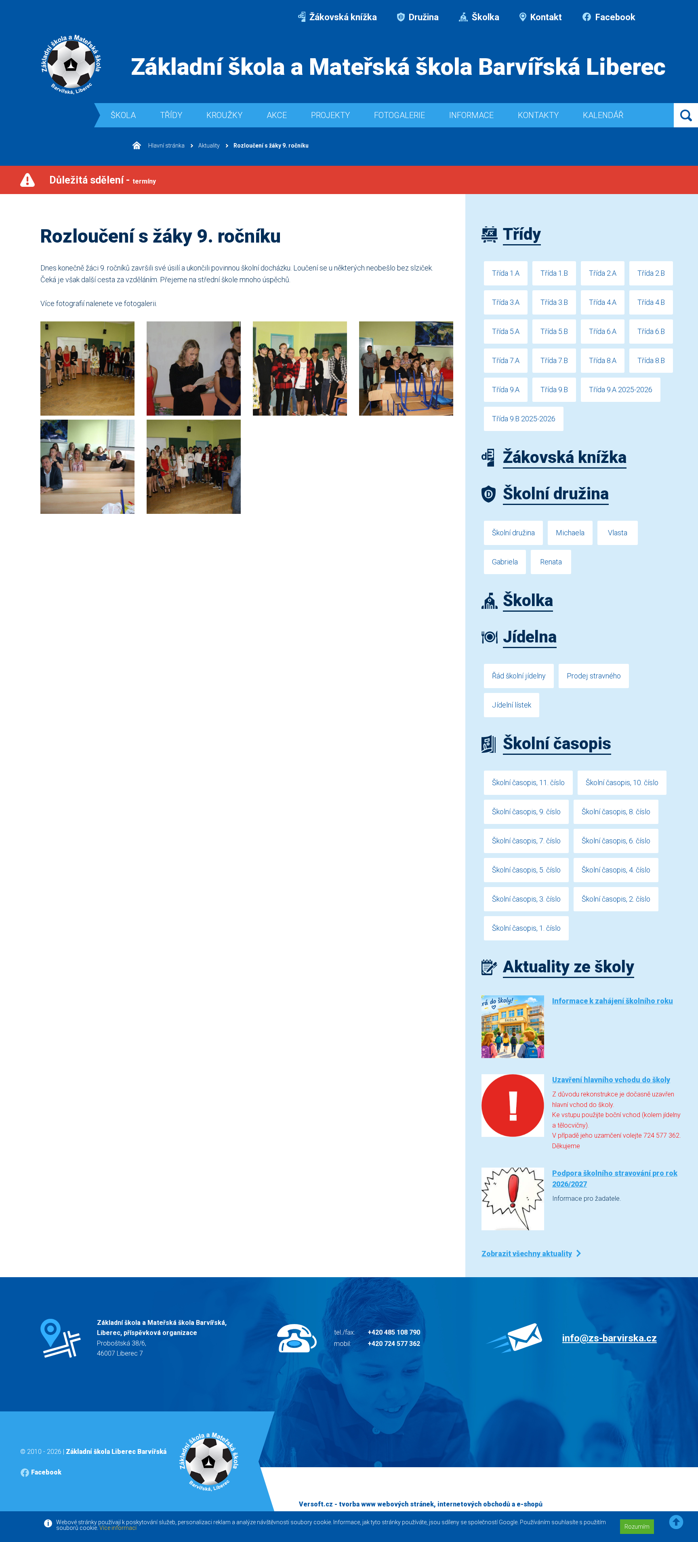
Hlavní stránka (166, 145)
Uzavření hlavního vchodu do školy (611, 1079)
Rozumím (637, 1526)
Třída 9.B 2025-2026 (523, 418)
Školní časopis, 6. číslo (616, 840)
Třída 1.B (554, 273)
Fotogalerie (399, 115)
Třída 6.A (602, 331)
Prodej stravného (594, 676)
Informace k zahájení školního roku (612, 1001)
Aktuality (209, 145)
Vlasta (617, 532)
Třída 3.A (505, 302)
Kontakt (545, 17)
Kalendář (603, 115)
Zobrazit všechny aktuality (526, 1253)
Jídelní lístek (511, 705)
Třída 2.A (602, 273)
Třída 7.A (505, 360)
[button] (676, 1522)
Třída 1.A (505, 273)
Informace (471, 115)
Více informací (118, 1528)
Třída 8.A (602, 360)
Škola (123, 115)
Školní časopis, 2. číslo (616, 899)
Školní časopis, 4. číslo (616, 870)
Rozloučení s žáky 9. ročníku (271, 145)
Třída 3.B (554, 302)
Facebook (614, 17)
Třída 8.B (651, 360)
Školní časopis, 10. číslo (622, 782)
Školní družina (513, 532)
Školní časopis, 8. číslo (616, 811)
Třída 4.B (651, 302)
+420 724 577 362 (394, 1344)
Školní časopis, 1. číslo (526, 928)
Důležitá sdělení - (102, 180)
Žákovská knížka (342, 17)
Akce (277, 115)
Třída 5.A (505, 331)
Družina (423, 17)
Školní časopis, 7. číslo (526, 840)
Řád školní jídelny (519, 676)
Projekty (330, 115)
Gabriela (505, 562)
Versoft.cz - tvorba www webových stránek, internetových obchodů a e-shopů (420, 1504)
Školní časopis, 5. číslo (526, 870)
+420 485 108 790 (394, 1332)
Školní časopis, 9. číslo (526, 811)
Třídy (171, 115)
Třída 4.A (602, 302)
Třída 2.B (651, 273)
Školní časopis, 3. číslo (526, 899)
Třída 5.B (554, 331)
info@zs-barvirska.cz (609, 1338)
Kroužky (224, 115)
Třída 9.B (554, 389)
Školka (484, 17)
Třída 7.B (554, 360)
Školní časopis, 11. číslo (528, 782)
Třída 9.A (505, 389)
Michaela (570, 532)
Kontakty (538, 115)
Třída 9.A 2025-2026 (620, 389)
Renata (551, 562)
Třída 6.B (651, 331)
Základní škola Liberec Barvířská (116, 1451)
